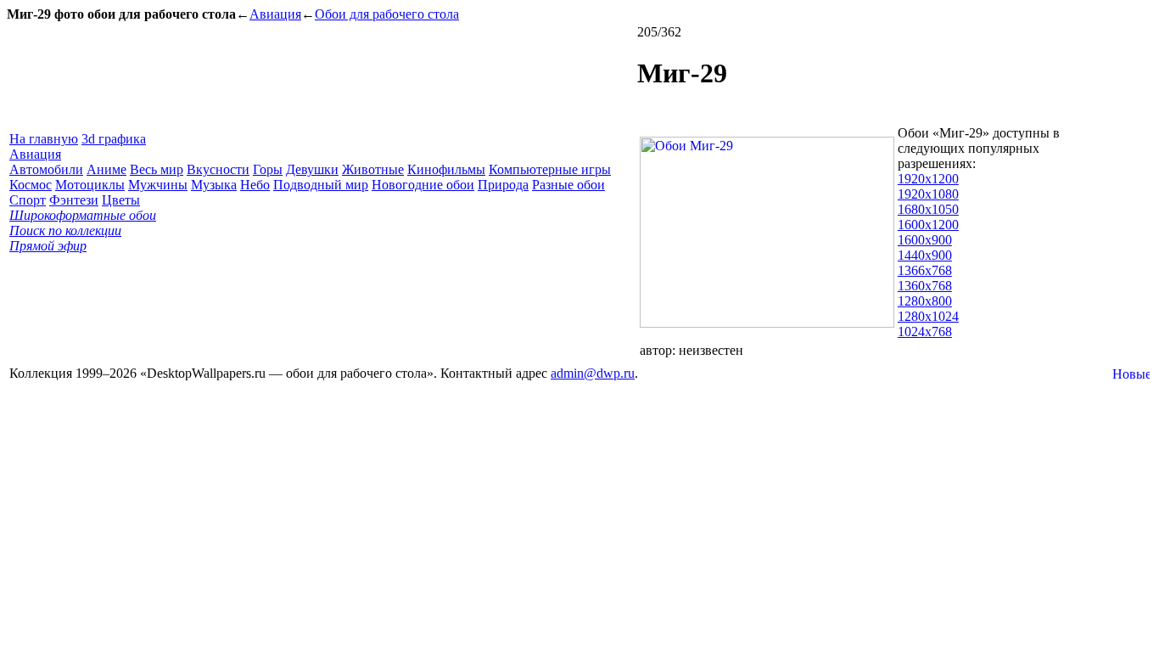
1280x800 (925, 301)
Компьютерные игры (550, 169)
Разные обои (568, 184)
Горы (268, 169)
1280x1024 (928, 316)
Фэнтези (73, 200)
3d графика (113, 139)
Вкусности (218, 169)
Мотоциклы (90, 184)
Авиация (275, 14)
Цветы (121, 200)
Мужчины (158, 184)
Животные (373, 169)
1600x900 (925, 240)
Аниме (106, 169)
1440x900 (925, 255)
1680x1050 (928, 209)
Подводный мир (320, 184)
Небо (255, 184)
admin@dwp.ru (593, 373)
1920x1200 (928, 178)
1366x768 (925, 270)
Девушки (312, 169)
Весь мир (156, 169)
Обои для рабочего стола (387, 14)
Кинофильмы (446, 169)
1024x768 (925, 331)
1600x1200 (928, 224)
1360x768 (925, 285)
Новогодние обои (423, 184)
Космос (30, 184)
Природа (503, 184)
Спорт (27, 200)
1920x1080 (928, 194)
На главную (43, 139)
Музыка (214, 184)
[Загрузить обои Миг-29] (767, 323)
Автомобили (46, 169)
